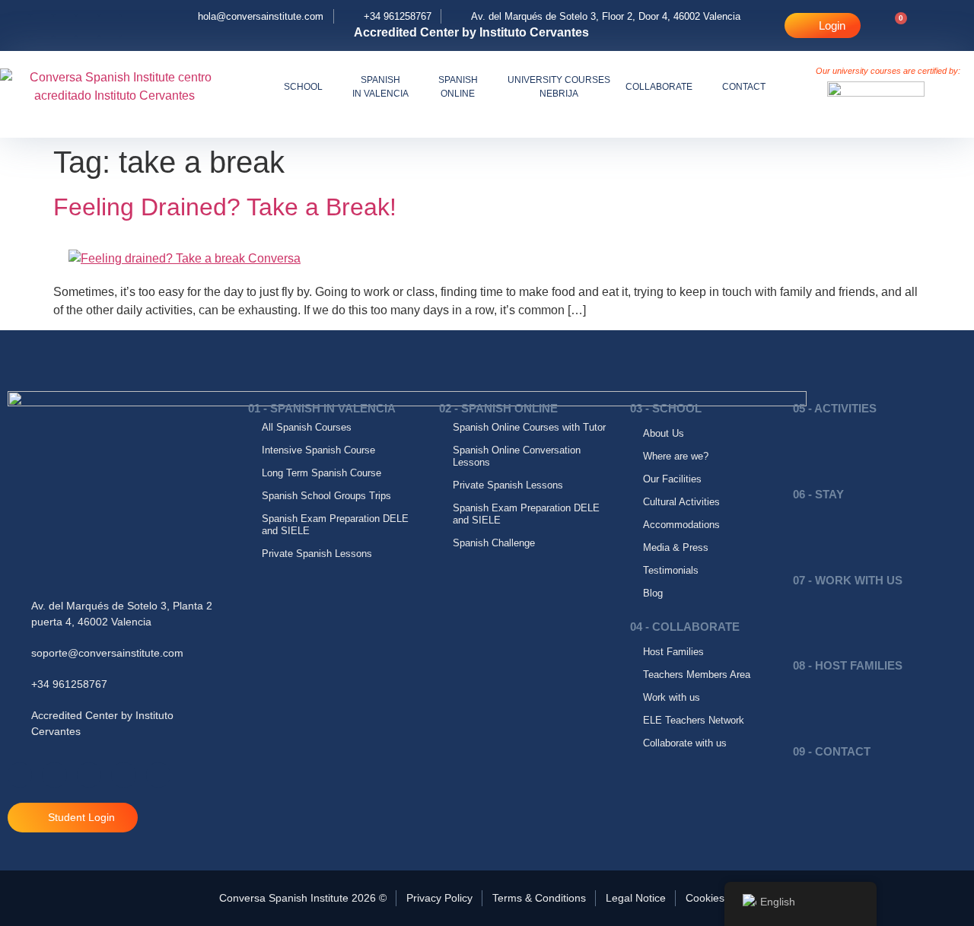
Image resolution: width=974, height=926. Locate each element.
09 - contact (832, 751)
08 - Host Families (847, 665)
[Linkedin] (87, 25)
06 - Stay (818, 494)
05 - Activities (835, 408)
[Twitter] (110, 25)
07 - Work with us (847, 580)
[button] (942, 25)
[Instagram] (64, 25)
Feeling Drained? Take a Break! (224, 207)
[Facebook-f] (19, 25)
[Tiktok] (41, 25)
